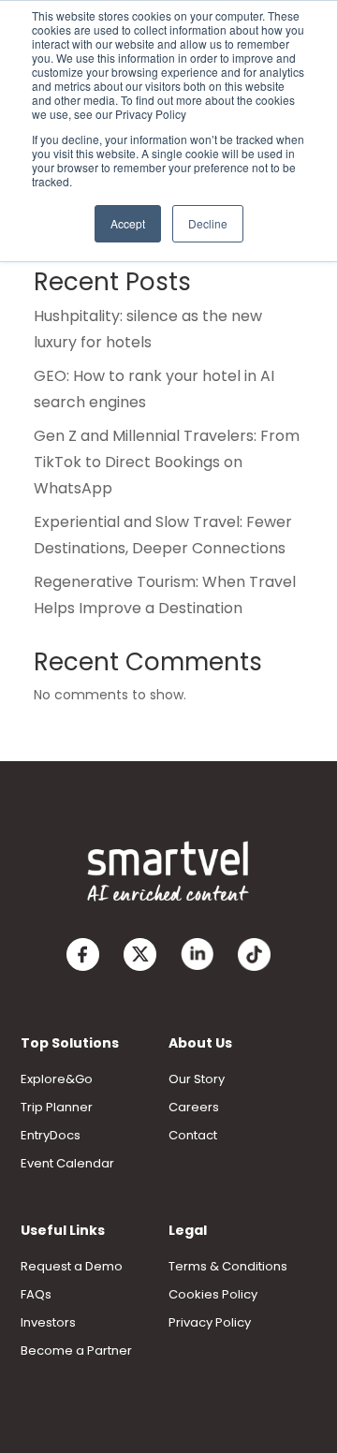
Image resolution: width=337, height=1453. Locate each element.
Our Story (196, 1079)
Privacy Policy (209, 1322)
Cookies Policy (212, 1294)
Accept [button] (127, 223)
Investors (48, 1322)
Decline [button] (207, 223)
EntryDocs (51, 1135)
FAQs (36, 1294)
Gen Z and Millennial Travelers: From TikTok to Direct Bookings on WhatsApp (167, 462)
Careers (193, 1107)
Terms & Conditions (227, 1266)
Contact (192, 1135)
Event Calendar (67, 1163)
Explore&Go (57, 1079)
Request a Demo (72, 1266)
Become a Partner (76, 1350)
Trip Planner (57, 1107)
